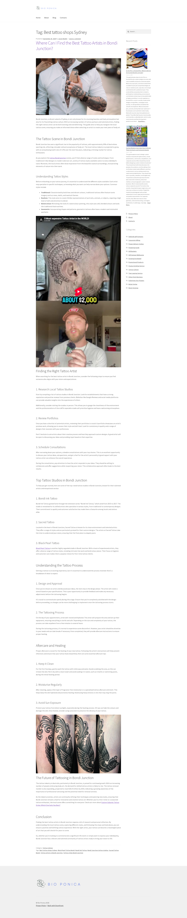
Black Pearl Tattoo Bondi (66, 850)
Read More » (141, 121)
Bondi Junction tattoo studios (98, 850)
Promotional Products (135, 262)
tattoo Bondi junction (58, 158)
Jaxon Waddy (62, 39)
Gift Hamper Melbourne (136, 255)
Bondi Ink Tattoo (81, 850)
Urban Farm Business (135, 277)
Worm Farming (133, 288)
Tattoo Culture (48, 848)
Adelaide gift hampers (135, 237)
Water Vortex (132, 284)
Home (38, 18)
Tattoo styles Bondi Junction (73, 853)
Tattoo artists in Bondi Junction (52, 853)
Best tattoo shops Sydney (48, 850)
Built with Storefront (55, 905)
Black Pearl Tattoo (43, 548)
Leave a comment (75, 39)
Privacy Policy (133, 214)
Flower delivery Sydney (136, 244)
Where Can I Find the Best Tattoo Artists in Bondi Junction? (76, 45)
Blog (54, 18)
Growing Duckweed (134, 259)
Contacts (63, 18)
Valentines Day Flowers (136, 281)
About (46, 18)
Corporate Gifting (134, 240)
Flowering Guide (133, 248)
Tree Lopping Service (135, 273)
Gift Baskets (132, 251)
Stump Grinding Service (136, 266)
